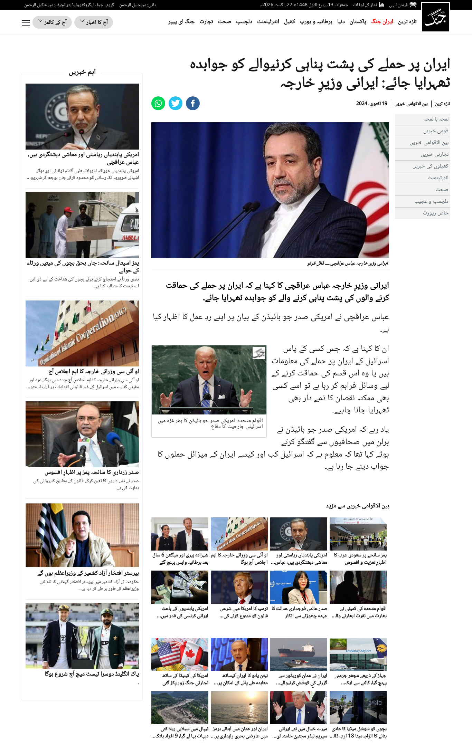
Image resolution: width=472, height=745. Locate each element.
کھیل (289, 22)
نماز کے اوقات (365, 5)
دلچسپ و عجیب (431, 201)
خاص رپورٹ (436, 213)
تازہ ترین (407, 22)
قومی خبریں (436, 131)
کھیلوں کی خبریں (431, 166)
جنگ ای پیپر (181, 22)
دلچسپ (244, 22)
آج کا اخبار (96, 22)
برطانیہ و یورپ (316, 22)
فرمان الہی (398, 5)
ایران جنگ (382, 22)
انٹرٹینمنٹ (268, 22)
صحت (224, 22)
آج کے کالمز (55, 22)
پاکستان (358, 22)
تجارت (206, 22)
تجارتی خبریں (435, 154)
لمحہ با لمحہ (436, 119)
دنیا (341, 22)
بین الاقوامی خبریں (411, 104)
